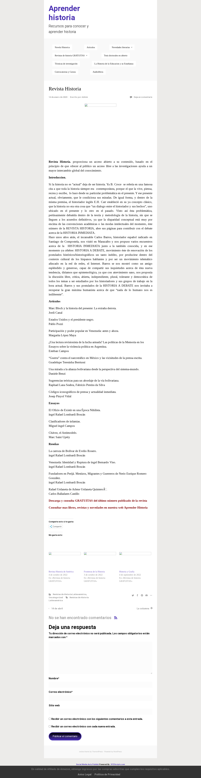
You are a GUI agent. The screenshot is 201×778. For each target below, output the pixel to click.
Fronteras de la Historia (94, 571)
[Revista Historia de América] (65, 561)
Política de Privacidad (107, 774)
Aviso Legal (84, 774)
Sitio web (54, 705)
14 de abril (57, 608)
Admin (85, 97)
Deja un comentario (143, 97)
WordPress (117, 752)
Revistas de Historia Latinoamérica (69, 594)
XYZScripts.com (118, 764)
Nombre (54, 678)
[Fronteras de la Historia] (100, 561)
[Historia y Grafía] (135, 561)
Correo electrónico (61, 691)
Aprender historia (64, 13)
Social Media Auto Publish (87, 764)
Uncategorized (56, 597)
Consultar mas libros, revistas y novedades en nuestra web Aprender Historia (98, 507)
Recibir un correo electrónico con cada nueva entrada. (83, 726)
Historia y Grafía (126, 571)
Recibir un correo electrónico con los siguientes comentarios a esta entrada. (97, 718)
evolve (81, 752)
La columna (143, 608)
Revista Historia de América (61, 571)
